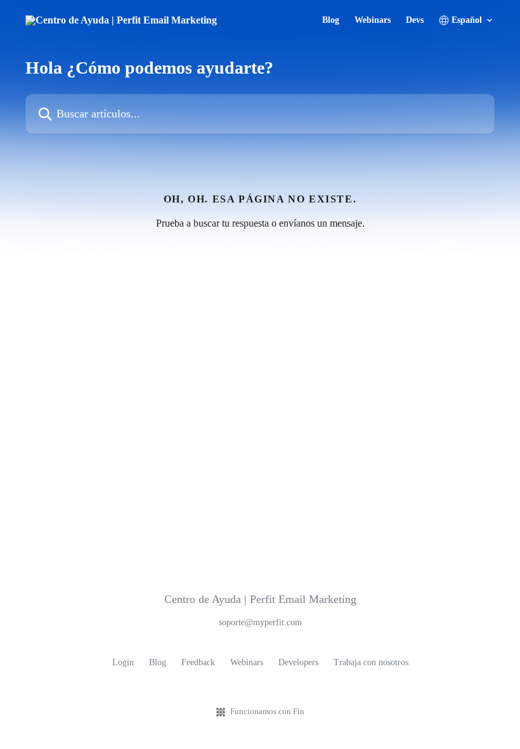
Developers (298, 662)
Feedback (198, 662)
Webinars (372, 20)
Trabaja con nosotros (371, 662)
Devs (415, 20)
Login (123, 662)
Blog (330, 20)
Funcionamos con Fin (267, 711)
